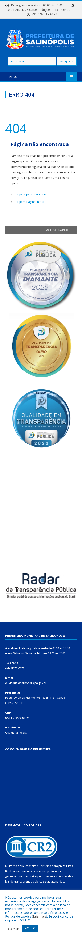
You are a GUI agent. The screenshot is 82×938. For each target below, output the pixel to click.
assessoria (34, 871)
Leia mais (39, 916)
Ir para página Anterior (32, 194)
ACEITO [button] (30, 928)
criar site (30, 866)
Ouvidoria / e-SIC (16, 733)
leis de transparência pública (23, 881)
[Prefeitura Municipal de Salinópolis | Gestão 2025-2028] (41, 38)
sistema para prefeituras (57, 866)
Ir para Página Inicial (30, 202)
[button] (57, 230)
